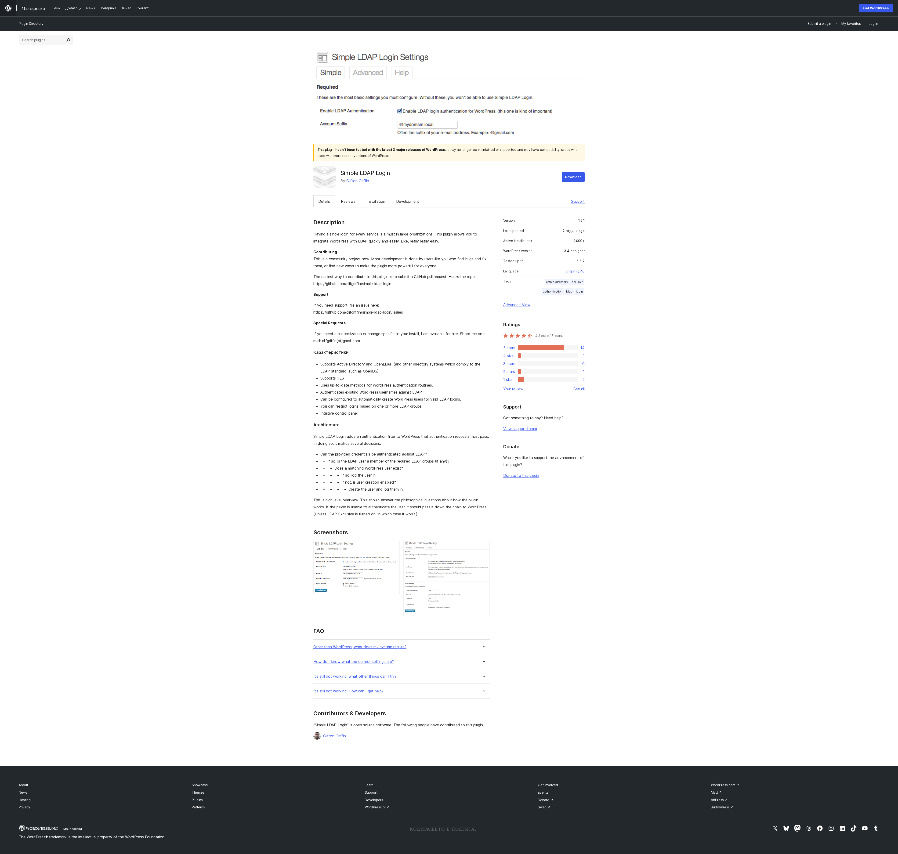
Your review (513, 389)
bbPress (719, 800)
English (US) (575, 271)
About (23, 785)
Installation (375, 201)
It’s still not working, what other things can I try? (355, 676)
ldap (569, 291)
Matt (716, 792)
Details (324, 201)
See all (579, 389)
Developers (374, 800)
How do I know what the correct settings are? (353, 661)
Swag (544, 807)
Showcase (200, 785)
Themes (198, 792)
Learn (369, 785)
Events (543, 792)
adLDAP (577, 282)
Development (407, 201)
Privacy (24, 807)
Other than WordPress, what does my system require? (359, 647)
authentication (552, 291)
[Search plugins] (68, 40)
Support (578, 201)
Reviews (348, 201)
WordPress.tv (377, 807)
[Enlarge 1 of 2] (393, 547)
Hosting (25, 800)
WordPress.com (725, 785)
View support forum (520, 428)
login (579, 291)
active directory (557, 282)
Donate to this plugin (521, 475)
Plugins (197, 800)
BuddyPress (722, 807)
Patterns (198, 807)
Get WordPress (876, 8)
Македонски (72, 829)
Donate (545, 800)
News (23, 792)
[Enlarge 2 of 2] (483, 547)
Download (573, 177)
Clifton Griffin (357, 180)
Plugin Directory (31, 23)
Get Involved (548, 785)
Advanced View (516, 304)
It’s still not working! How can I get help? (348, 691)
